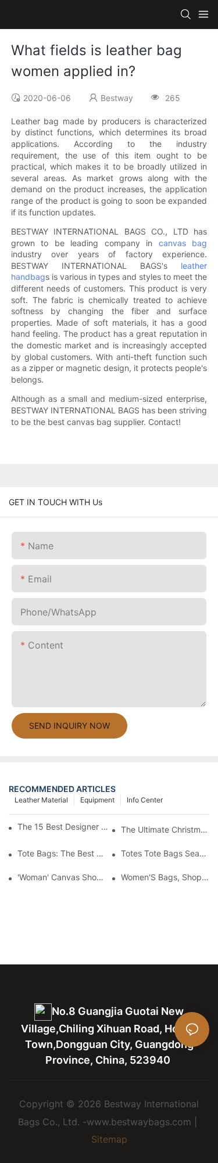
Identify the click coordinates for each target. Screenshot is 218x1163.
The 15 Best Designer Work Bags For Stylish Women (64, 826)
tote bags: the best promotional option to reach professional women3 (61, 853)
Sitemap (109, 1139)
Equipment (97, 799)
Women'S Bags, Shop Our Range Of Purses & (165, 877)
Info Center (145, 799)
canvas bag (183, 243)
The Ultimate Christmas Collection (165, 829)
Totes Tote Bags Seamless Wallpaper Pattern (165, 853)
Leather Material (41, 799)
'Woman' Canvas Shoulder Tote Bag (61, 877)
